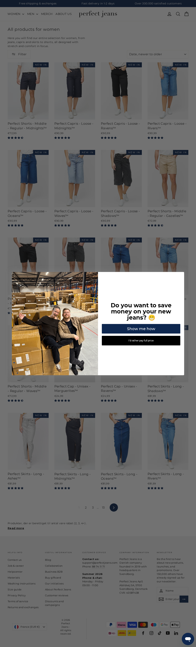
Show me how (141, 328)
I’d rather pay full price (141, 340)
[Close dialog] (181, 275)
